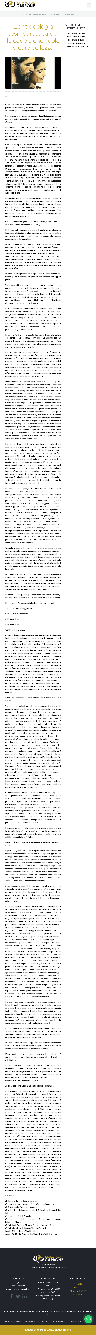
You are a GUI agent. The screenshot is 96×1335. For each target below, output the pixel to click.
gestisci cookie (75, 1321)
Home (25, 14)
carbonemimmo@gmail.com (19, 1289)
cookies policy (43, 1321)
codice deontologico (59, 1321)
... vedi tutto (18, 1286)
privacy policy (30, 1321)
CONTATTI (77, 1294)
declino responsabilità (13, 1321)
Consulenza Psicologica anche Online (48, 1330)
